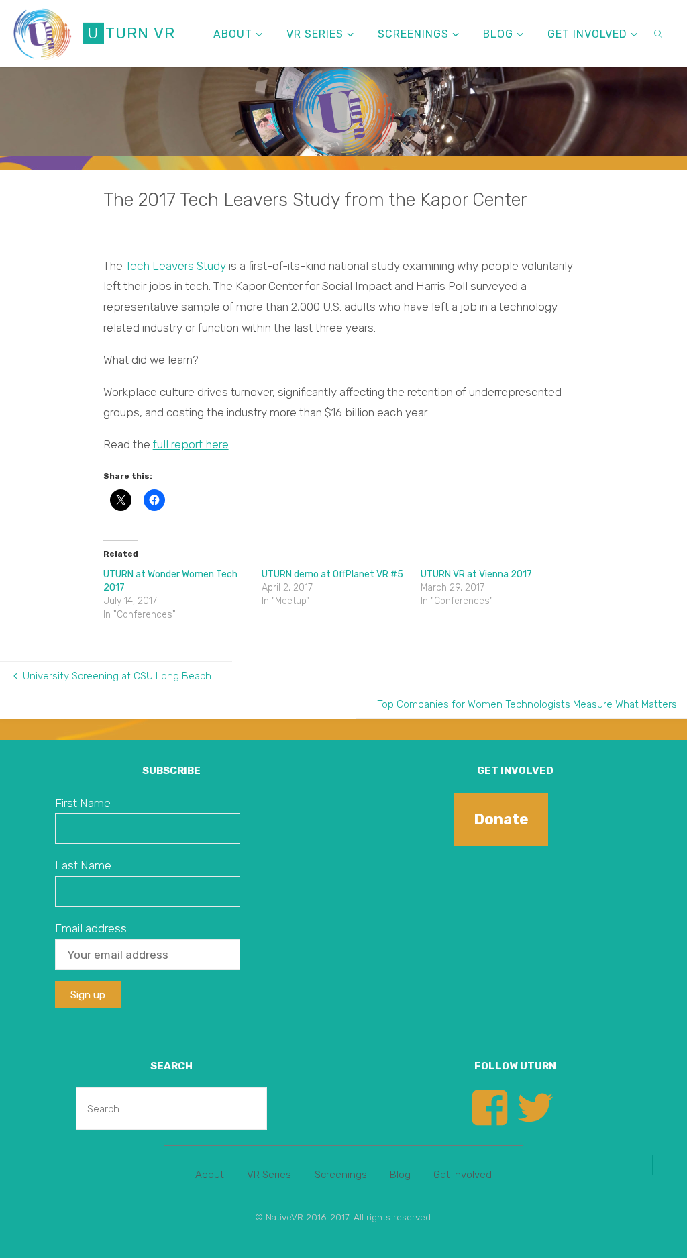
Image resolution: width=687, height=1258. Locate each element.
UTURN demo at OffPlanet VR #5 (332, 574)
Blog (400, 1175)
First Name (83, 803)
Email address (91, 928)
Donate (501, 819)
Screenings (341, 1175)
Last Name (83, 865)
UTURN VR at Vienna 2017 (476, 574)
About (209, 1175)
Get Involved (462, 1175)
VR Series (269, 1175)
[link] (659, 33)
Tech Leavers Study (175, 266)
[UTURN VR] (42, 34)
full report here (191, 444)
